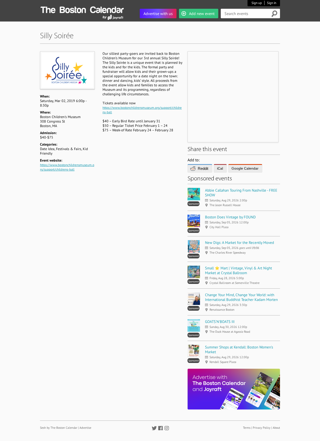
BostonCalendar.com (82, 9)
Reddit (203, 168)
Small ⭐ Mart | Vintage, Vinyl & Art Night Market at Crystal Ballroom (238, 270)
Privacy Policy (261, 427)
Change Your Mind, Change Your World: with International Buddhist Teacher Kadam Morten (241, 297)
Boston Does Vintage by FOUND (230, 217)
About (276, 427)
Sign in (271, 3)
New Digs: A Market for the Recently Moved (239, 242)
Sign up (257, 3)
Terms (246, 427)
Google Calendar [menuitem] (245, 168)
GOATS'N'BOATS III (219, 321)
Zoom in (67, 70)
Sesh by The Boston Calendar (58, 427)
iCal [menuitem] (220, 168)
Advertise (85, 427)
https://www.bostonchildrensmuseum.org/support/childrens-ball (67, 167)
